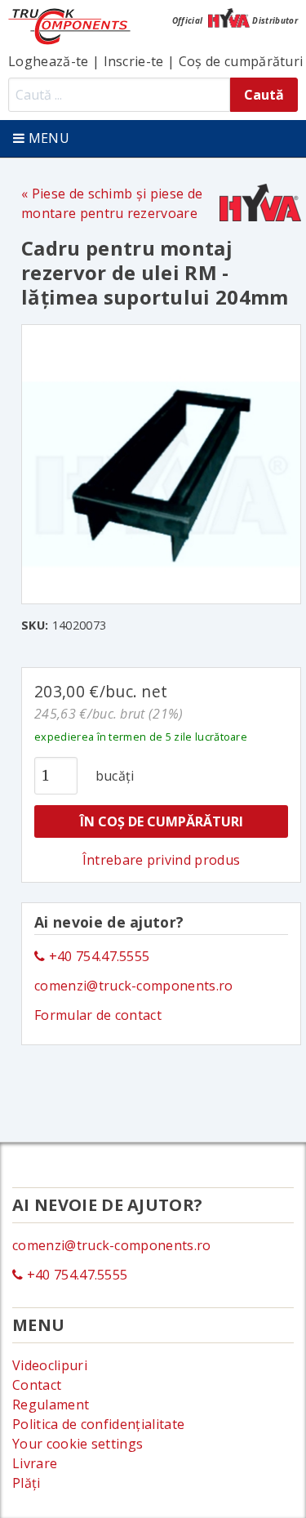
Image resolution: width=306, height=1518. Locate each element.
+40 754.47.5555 (97, 956)
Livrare (34, 1463)
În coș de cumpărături (161, 821)
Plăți (26, 1483)
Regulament (50, 1404)
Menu (46, 138)
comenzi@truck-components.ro (133, 986)
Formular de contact (98, 1015)
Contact (36, 1385)
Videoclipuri (49, 1365)
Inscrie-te (134, 61)
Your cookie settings (77, 1444)
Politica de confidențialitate (98, 1424)
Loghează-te (48, 61)
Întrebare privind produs (161, 860)
